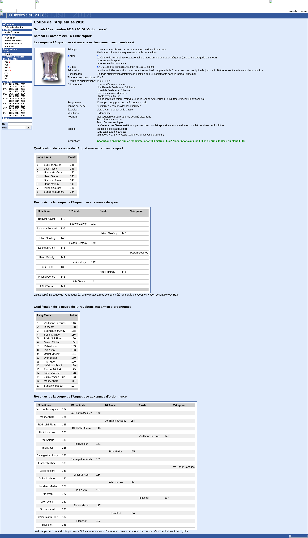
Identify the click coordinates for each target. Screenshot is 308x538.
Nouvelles (10, 21)
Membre (9, 120)
